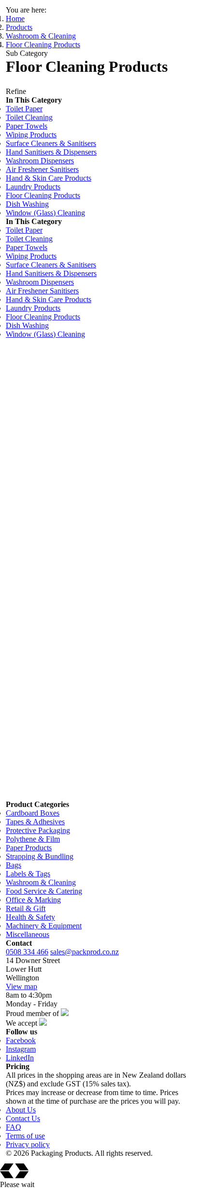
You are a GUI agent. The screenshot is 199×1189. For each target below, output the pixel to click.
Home (15, 18)
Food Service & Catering (44, 891)
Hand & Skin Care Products (48, 178)
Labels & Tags (28, 874)
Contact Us (23, 1118)
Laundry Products (33, 187)
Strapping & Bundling (39, 856)
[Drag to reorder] (10, 356)
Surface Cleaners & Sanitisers (51, 143)
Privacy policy (28, 1144)
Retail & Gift (25, 908)
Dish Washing (27, 204)
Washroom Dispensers (40, 161)
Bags (13, 865)
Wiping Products (31, 135)
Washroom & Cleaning (41, 36)
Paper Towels (26, 126)
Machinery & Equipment (44, 926)
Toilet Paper (24, 109)
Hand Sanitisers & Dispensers (51, 152)
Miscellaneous (27, 934)
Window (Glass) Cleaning (45, 213)
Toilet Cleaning (29, 117)
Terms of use (25, 1136)
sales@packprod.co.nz (84, 952)
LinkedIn (20, 1058)
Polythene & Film (33, 839)
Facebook (21, 1040)
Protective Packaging (38, 830)
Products (19, 27)
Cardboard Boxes (32, 813)
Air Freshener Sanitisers (42, 169)
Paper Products (29, 848)
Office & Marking (33, 900)
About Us (21, 1110)
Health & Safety (30, 917)
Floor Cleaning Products (43, 44)
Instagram (21, 1049)
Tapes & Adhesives (35, 822)
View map (21, 986)
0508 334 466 (27, 952)
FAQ (13, 1127)
